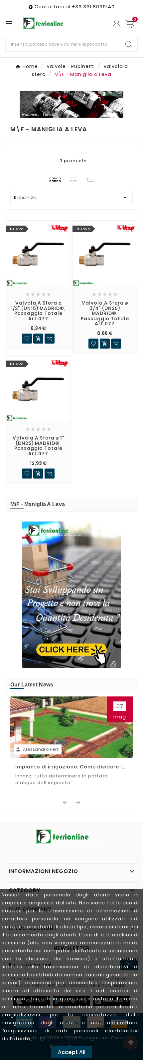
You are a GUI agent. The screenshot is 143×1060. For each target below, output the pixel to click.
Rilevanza (71, 198)
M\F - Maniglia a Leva (37, 504)
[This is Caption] (71, 595)
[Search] (128, 44)
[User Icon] (116, 23)
